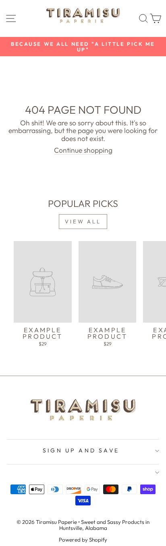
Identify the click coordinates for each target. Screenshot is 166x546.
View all (83, 221)
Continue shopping (83, 151)
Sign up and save (81, 450)
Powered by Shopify (83, 539)
